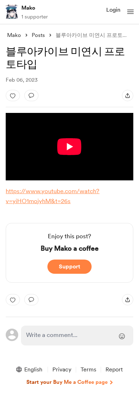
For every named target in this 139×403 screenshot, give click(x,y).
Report (114, 369)
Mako (28, 8)
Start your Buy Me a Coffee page (67, 382)
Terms (88, 369)
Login (113, 9)
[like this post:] (13, 95)
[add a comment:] (31, 95)
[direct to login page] (77, 335)
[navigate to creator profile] (11, 12)
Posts (38, 35)
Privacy (61, 369)
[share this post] (127, 95)
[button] (130, 11)
